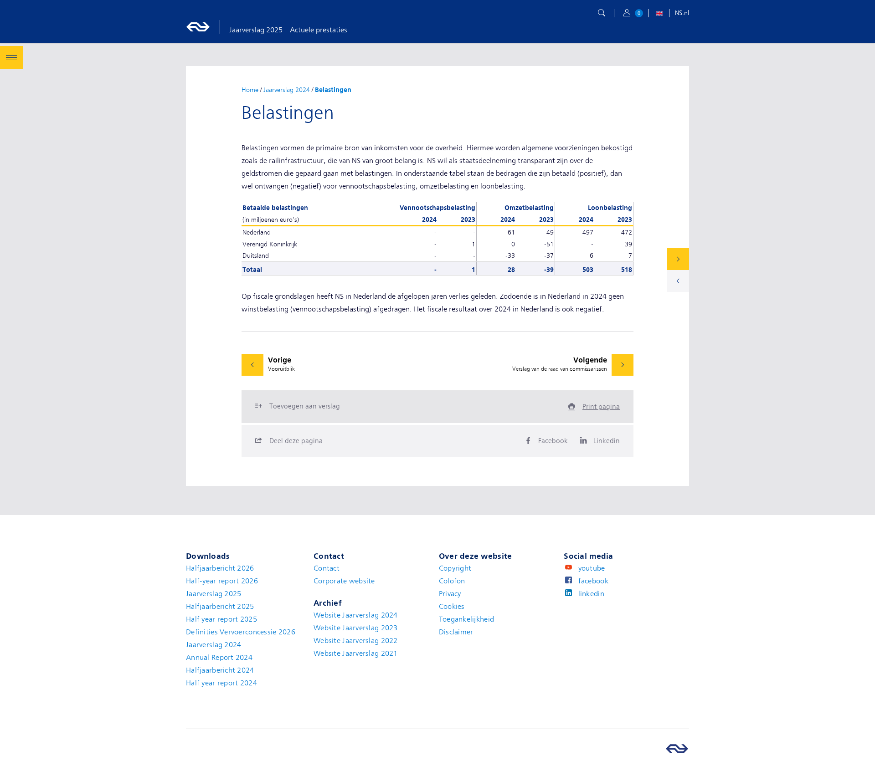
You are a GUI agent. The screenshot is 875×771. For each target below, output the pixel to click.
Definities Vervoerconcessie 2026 (240, 632)
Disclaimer (456, 632)
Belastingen (335, 89)
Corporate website (344, 581)
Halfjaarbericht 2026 (220, 568)
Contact (327, 568)
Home (250, 89)
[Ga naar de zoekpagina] (601, 13)
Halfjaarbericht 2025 (220, 607)
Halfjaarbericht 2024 (220, 670)
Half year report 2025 (221, 619)
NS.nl (682, 12)
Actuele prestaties (318, 30)
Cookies (452, 607)
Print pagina (601, 407)
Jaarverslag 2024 (286, 89)
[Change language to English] (659, 15)
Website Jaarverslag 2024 (356, 615)
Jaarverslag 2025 (256, 30)
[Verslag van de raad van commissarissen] (678, 259)
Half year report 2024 (221, 683)
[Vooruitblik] (678, 281)
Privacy (450, 594)
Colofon (452, 581)
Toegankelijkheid (466, 619)
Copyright (455, 568)
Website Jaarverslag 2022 (356, 641)
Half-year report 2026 (222, 581)
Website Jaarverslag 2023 (356, 628)
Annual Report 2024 (219, 658)
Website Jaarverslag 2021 (356, 653)
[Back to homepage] (207, 27)
